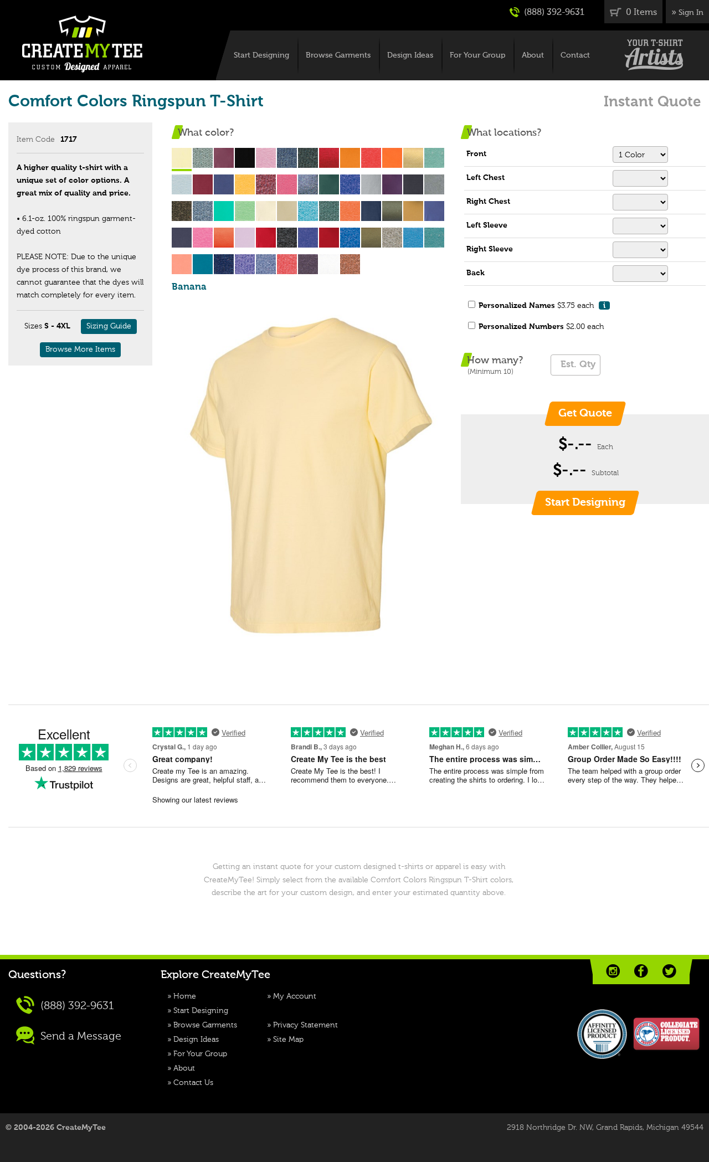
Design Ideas (410, 55)
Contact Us (193, 1083)
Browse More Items (80, 349)
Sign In (691, 13)
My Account (294, 996)
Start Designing (261, 55)
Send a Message (79, 1036)
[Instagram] (613, 971)
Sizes (33, 326)
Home (184, 996)
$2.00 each (541, 327)
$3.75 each (542, 306)
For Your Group (477, 55)
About (533, 55)
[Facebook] (641, 971)
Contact (575, 55)
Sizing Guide (108, 326)
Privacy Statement (305, 1025)
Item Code (36, 139)
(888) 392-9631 (553, 12)
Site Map (288, 1039)
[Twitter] (669, 971)
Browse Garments (338, 55)
